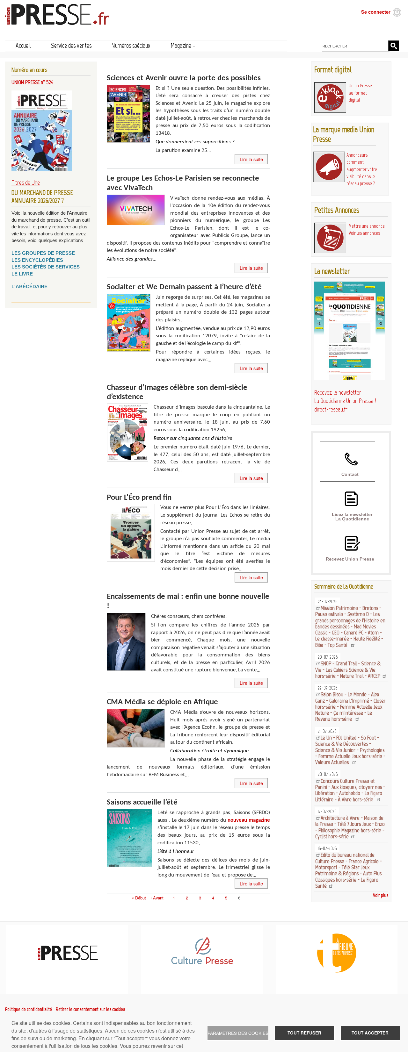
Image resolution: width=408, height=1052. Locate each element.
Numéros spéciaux (130, 45)
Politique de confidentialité (28, 1009)
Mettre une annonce (367, 226)
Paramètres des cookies (238, 1033)
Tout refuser (304, 1033)
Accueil (23, 45)
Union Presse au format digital (360, 92)
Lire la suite (251, 159)
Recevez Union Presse (350, 559)
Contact (350, 474)
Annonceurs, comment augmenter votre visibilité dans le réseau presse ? (361, 169)
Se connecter (375, 11)
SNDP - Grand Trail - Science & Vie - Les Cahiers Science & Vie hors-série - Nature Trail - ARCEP (348, 669)
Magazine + (183, 45)
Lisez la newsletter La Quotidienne (352, 516)
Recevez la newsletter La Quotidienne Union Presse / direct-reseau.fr (345, 401)
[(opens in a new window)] (202, 963)
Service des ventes (71, 45)
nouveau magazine (249, 820)
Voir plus (380, 895)
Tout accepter (370, 1033)
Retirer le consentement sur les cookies (90, 1009)
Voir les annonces (364, 233)
